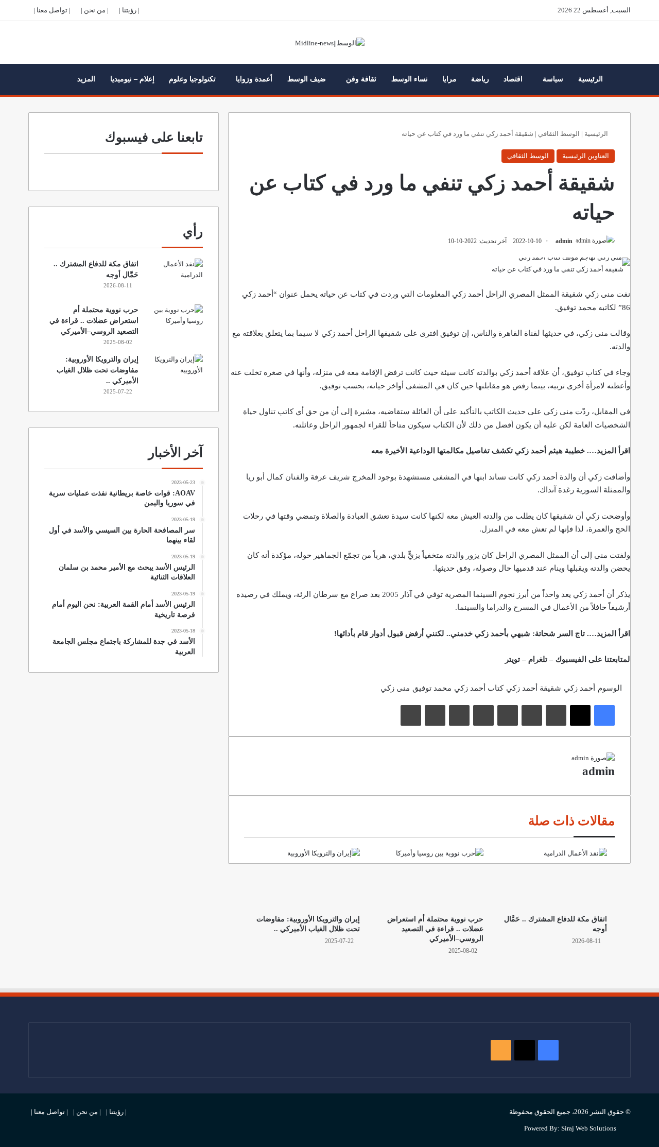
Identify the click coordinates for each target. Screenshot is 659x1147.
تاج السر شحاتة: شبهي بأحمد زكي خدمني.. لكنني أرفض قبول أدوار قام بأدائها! (459, 633)
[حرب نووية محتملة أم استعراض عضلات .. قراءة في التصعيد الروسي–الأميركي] (429, 878)
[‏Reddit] (483, 715)
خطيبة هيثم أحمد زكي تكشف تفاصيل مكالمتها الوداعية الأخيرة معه (478, 451)
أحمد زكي (579, 688)
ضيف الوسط (306, 79)
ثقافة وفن (361, 79)
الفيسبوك (571, 659)
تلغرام (537, 659)
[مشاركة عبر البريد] (435, 715)
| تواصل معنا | (52, 10)
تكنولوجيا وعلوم (192, 79)
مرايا (449, 79)
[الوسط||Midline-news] (330, 42)
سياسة (553, 79)
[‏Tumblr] (532, 715)
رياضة (480, 79)
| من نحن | (95, 10)
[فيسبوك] (604, 715)
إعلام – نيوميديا (132, 79)
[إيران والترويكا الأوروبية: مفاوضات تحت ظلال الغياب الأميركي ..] (306, 878)
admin (564, 241)
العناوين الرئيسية (585, 156)
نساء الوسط (409, 79)
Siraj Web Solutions (588, 1128)
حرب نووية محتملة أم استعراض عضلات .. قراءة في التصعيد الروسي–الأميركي (435, 929)
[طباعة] (411, 715)
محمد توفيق (432, 688)
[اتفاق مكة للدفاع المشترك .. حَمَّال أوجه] (553, 878)
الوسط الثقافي (559, 134)
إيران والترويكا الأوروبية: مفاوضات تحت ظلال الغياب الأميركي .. (97, 370)
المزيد (86, 79)
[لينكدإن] (556, 715)
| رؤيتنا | (129, 10)
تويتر (512, 659)
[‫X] (580, 715)
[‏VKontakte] (459, 715)
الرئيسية (590, 79)
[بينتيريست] (507, 715)
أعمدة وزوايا (254, 79)
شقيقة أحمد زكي (533, 688)
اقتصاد (513, 79)
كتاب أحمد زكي (479, 688)
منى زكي (395, 688)
